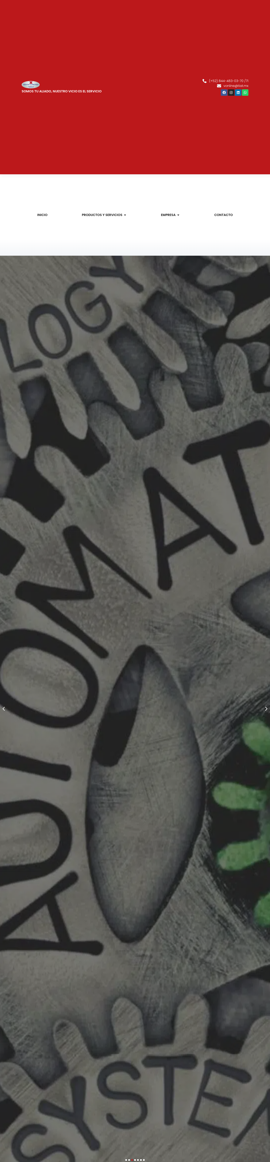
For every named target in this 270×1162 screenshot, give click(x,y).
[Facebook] (224, 92)
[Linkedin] (238, 92)
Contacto (223, 215)
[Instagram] (231, 92)
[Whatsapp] (245, 92)
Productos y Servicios (102, 215)
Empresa (168, 215)
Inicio (42, 215)
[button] (3, 708)
